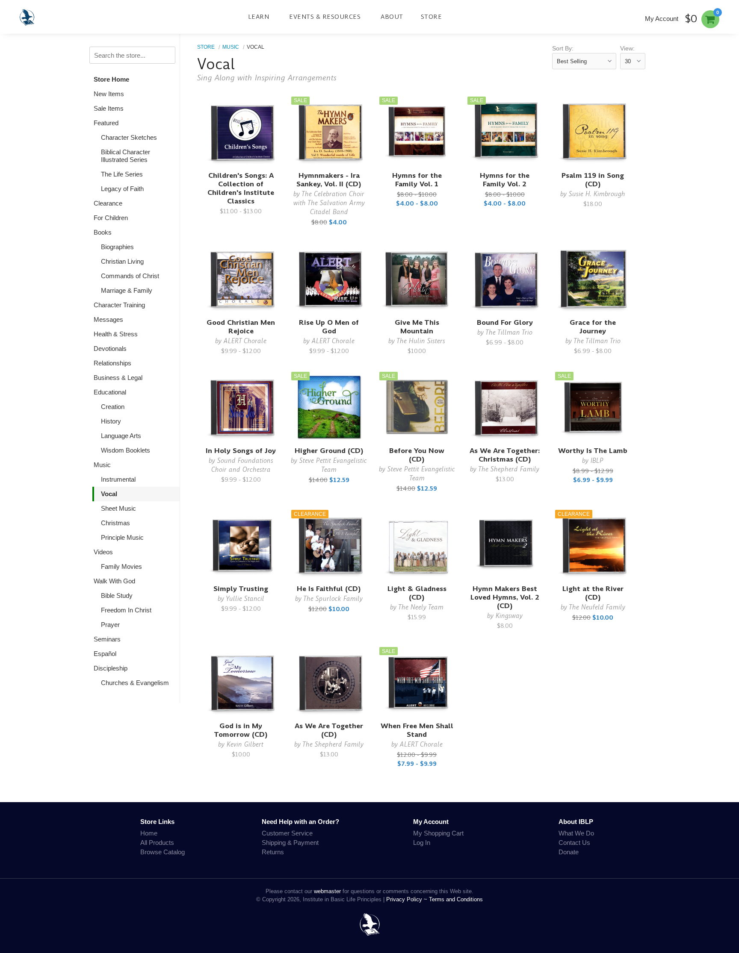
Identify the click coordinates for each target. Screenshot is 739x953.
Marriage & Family (126, 290)
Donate (569, 852)
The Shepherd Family (508, 469)
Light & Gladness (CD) (416, 593)
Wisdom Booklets (125, 450)
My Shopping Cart (438, 833)
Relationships (112, 363)
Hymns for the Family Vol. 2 (504, 180)
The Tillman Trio (508, 332)
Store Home (111, 79)
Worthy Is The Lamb (592, 451)
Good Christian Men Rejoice (241, 327)
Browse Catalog (162, 852)
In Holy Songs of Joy (241, 451)
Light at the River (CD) (593, 593)
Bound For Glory (505, 322)
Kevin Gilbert (245, 744)
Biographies (117, 246)
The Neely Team (420, 607)
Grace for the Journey (593, 327)
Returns (273, 852)
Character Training (119, 305)
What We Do (576, 833)
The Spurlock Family (333, 598)
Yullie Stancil (245, 598)
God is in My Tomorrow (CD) (241, 730)
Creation (112, 406)
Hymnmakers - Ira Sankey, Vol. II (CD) (328, 180)
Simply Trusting (240, 589)
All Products (157, 842)
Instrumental (118, 479)
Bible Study (117, 595)
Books (103, 232)
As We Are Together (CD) (329, 730)
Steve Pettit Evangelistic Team (333, 465)
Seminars (107, 639)
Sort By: (562, 48)
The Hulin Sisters (420, 340)
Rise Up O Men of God (329, 327)
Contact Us (574, 842)
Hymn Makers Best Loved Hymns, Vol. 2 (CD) (504, 597)
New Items (109, 93)
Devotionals (110, 348)
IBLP (597, 460)
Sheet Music (118, 508)
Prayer (110, 624)
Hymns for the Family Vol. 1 (417, 180)
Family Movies (121, 566)
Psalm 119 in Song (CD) (593, 180)
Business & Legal (118, 377)
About (392, 16)
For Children (111, 217)
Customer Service (287, 833)
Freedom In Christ (126, 610)
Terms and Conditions (456, 899)
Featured (106, 122)
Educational (110, 392)
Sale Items (109, 108)
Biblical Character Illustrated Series (125, 155)
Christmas (115, 523)
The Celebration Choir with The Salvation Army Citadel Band (329, 202)
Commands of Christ (130, 275)
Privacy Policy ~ (407, 899)
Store (431, 16)
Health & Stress (116, 334)
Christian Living (122, 261)
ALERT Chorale (245, 340)
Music (102, 464)
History (111, 421)
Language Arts (121, 435)
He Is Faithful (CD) (329, 589)
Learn (258, 16)
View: (627, 48)
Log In (421, 842)
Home (148, 833)
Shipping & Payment (290, 842)
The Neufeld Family (597, 607)
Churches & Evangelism (135, 682)
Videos (103, 552)
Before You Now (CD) (416, 455)
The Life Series (122, 174)
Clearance (108, 203)
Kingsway (509, 615)
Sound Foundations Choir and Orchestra (242, 465)
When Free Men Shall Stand (417, 730)
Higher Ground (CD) (329, 451)
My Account (661, 18)
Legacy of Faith (122, 188)
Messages (108, 319)
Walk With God (114, 581)
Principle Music (122, 537)
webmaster (327, 891)
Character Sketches (129, 137)
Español (105, 653)
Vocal (109, 493)
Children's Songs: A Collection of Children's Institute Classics (240, 188)
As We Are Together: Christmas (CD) (505, 455)
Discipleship (110, 668)
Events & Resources (325, 16)
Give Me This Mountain (417, 327)
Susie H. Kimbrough (597, 193)
